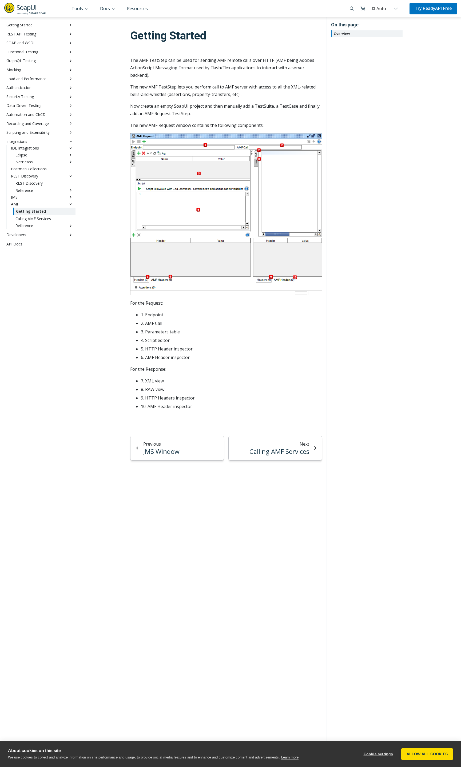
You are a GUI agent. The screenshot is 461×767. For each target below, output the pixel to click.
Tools (77, 8)
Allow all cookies (427, 754)
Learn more (290, 757)
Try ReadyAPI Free (433, 8)
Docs (105, 8)
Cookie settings (378, 754)
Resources (137, 8)
